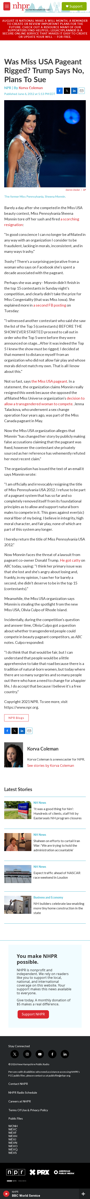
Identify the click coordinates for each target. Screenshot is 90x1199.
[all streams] (84, 1194)
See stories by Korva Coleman (50, 765)
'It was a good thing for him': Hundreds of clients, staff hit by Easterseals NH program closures (57, 813)
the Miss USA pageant (49, 381)
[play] (6, 1194)
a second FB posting (49, 305)
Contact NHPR (18, 1083)
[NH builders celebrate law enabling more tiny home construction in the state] (17, 905)
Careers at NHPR (19, 1101)
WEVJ (12, 1139)
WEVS (12, 1152)
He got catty (70, 560)
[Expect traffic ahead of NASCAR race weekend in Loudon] (17, 874)
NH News (39, 802)
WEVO (13, 1146)
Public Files (15, 1118)
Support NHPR (33, 1014)
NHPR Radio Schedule (22, 1092)
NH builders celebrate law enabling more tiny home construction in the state (58, 908)
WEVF (12, 1132)
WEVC (12, 1129)
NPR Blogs (16, 718)
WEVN (12, 1142)
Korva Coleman (31, 87)
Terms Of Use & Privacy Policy (28, 1110)
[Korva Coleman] (13, 754)
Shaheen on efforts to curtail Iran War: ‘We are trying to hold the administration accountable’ (56, 845)
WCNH (13, 1126)
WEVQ (13, 1149)
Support (75, 6)
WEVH (12, 1136)
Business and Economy (48, 897)
